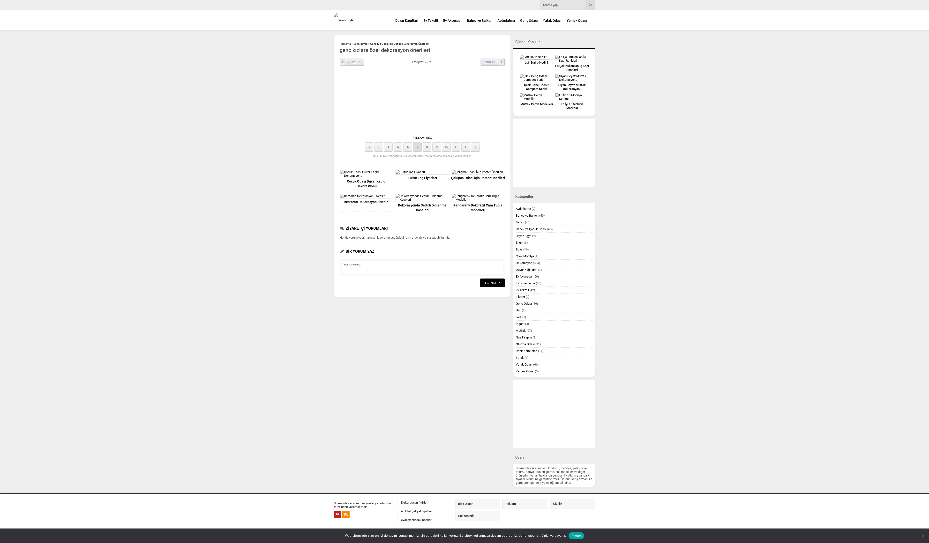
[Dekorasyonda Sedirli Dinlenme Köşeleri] (422, 197)
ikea (519, 317)
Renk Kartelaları (526, 351)
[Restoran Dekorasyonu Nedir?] (366, 196)
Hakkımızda (466, 516)
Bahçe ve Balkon (479, 20)
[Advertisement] (422, 102)
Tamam (576, 536)
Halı (518, 310)
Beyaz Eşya (523, 236)
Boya (519, 249)
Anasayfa (345, 43)
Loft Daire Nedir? (536, 62)
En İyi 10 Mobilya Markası (572, 106)
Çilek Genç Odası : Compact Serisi (536, 87)
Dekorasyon (360, 43)
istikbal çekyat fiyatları (416, 511)
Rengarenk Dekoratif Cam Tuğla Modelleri (477, 207)
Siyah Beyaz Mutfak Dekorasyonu (572, 87)
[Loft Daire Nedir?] (536, 57)
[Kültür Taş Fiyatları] (422, 172)
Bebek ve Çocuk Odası (531, 229)
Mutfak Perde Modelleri (536, 104)
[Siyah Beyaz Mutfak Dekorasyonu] (572, 77)
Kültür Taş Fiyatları (422, 178)
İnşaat (520, 324)
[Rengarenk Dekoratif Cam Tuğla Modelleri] (478, 197)
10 (446, 147)
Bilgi (519, 242)
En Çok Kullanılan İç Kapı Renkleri (572, 68)
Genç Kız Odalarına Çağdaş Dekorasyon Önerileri (399, 43)
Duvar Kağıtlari (406, 20)
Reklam (510, 504)
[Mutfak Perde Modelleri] (536, 97)
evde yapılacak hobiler (416, 520)
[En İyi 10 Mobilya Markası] (572, 97)
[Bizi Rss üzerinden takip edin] (346, 514)
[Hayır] (923, 535)
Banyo (520, 222)
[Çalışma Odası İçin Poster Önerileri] (478, 172)
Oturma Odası (525, 344)
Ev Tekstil (430, 20)
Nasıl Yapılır (524, 337)
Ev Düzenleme (525, 283)
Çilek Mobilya (525, 256)
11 (456, 147)
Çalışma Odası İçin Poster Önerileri (478, 178)
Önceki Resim (352, 62)
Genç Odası (529, 20)
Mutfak (521, 330)
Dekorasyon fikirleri (414, 502)
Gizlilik (557, 504)
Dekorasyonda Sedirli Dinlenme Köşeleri (422, 207)
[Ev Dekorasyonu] (360, 20)
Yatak (520, 358)
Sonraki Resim (492, 62)
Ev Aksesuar (452, 20)
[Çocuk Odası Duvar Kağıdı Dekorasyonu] (366, 173)
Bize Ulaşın (465, 504)
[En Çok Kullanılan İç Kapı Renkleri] (572, 58)
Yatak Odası (552, 20)
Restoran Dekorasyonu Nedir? (367, 202)
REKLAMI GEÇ (422, 137)
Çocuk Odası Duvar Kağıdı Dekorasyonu (366, 183)
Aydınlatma (506, 20)
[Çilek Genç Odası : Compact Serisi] (536, 77)
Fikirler (520, 297)
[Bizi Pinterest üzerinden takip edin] (337, 514)
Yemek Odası (577, 20)
